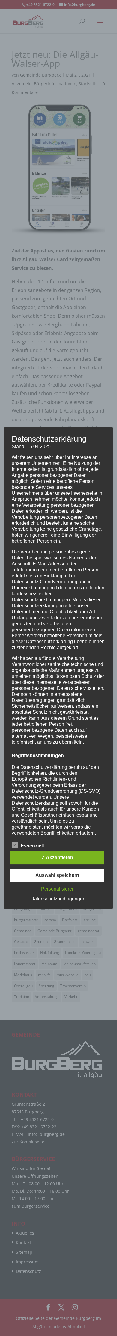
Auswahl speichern (57, 875)
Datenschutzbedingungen (58, 898)
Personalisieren (58, 888)
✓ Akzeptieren (57, 857)
